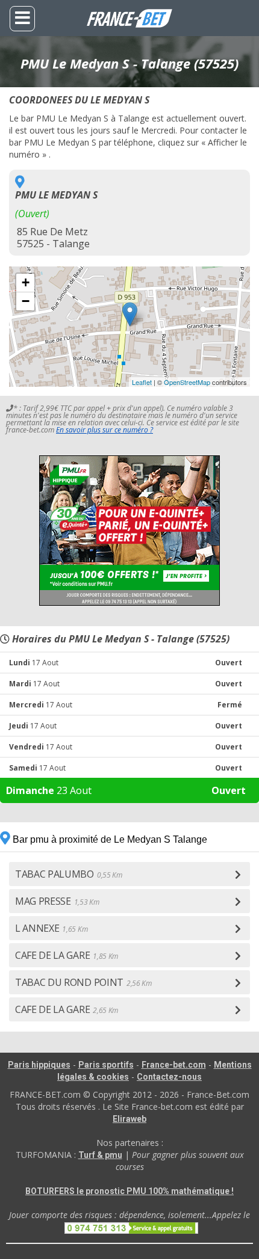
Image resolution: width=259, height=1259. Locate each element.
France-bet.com (174, 1065)
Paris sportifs (106, 1065)
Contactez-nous (169, 1077)
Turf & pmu (100, 1155)
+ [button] (26, 282)
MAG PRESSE (57, 901)
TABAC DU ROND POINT (83, 982)
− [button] (26, 301)
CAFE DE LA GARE (66, 955)
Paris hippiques (39, 1065)
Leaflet (142, 382)
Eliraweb (129, 1119)
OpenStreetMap (187, 382)
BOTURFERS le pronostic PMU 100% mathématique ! (129, 1191)
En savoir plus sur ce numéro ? (104, 430)
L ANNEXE (51, 928)
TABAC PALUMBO (68, 874)
